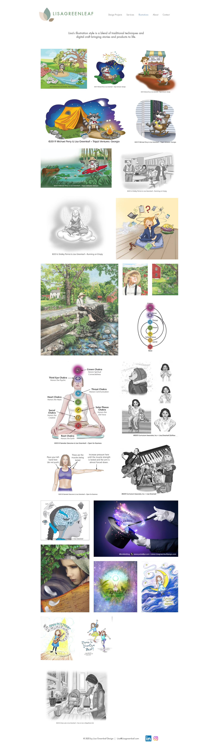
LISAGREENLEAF (73, 13)
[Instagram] (156, 738)
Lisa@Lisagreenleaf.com (128, 738)
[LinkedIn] (148, 738)
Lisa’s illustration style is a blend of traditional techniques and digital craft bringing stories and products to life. (106, 35)
